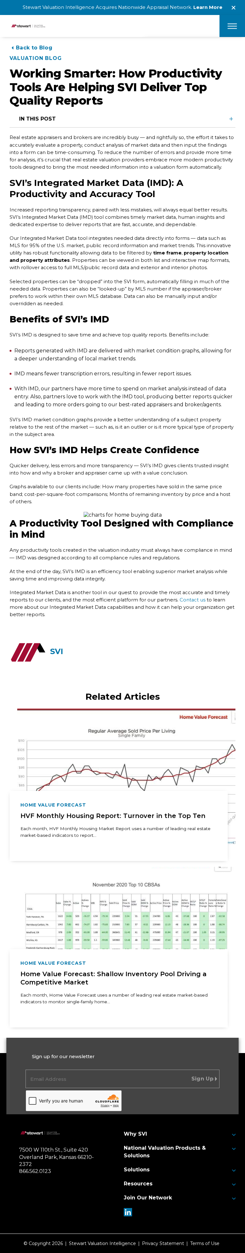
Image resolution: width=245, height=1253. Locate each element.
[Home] (40, 1134)
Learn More (207, 7)
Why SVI (135, 1134)
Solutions (137, 1170)
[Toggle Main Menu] (232, 26)
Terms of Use (204, 1243)
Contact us (192, 600)
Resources (138, 1184)
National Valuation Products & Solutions (165, 1152)
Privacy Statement (163, 1243)
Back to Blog (34, 47)
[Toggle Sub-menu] (234, 1135)
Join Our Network (148, 1198)
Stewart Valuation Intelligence (102, 1243)
